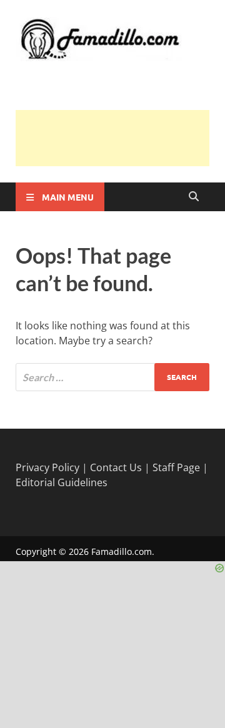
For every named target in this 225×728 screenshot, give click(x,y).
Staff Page (176, 467)
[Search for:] (112, 377)
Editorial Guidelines (62, 482)
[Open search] (193, 196)
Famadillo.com (121, 551)
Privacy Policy (47, 467)
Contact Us (116, 467)
